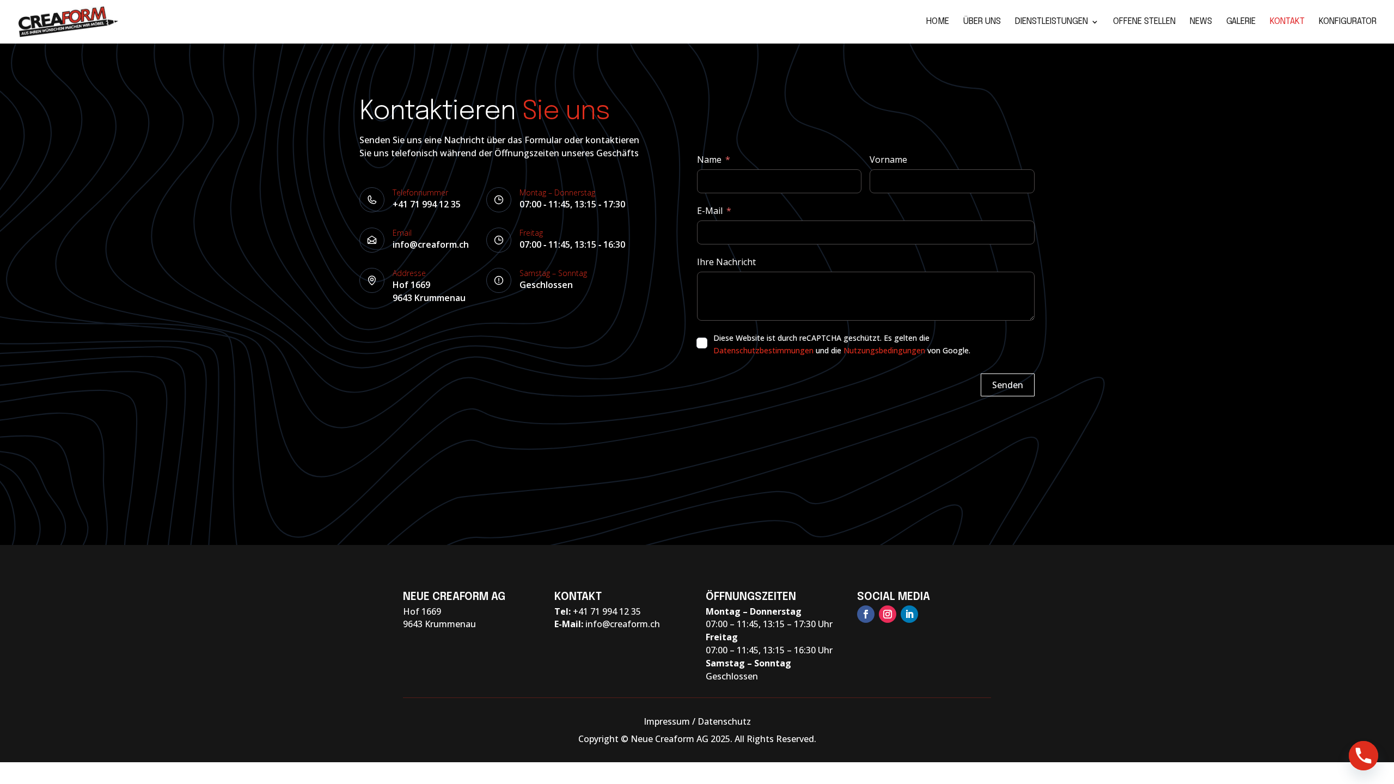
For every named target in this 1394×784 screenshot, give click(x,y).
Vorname (888, 160)
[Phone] (1363, 755)
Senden (1007, 385)
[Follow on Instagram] (887, 614)
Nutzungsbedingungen (884, 350)
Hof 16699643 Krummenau (429, 291)
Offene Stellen (1144, 22)
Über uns (982, 22)
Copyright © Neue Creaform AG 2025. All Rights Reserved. (697, 739)
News (1201, 22)
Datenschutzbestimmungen (763, 350)
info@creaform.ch (431, 244)
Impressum (667, 721)
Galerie (1241, 22)
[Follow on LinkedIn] (909, 614)
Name (709, 160)
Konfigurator (1348, 22)
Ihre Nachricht (726, 262)
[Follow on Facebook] (866, 614)
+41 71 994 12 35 (427, 204)
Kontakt (1287, 22)
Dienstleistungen (1051, 22)
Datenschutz (724, 721)
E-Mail (710, 211)
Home (937, 22)
